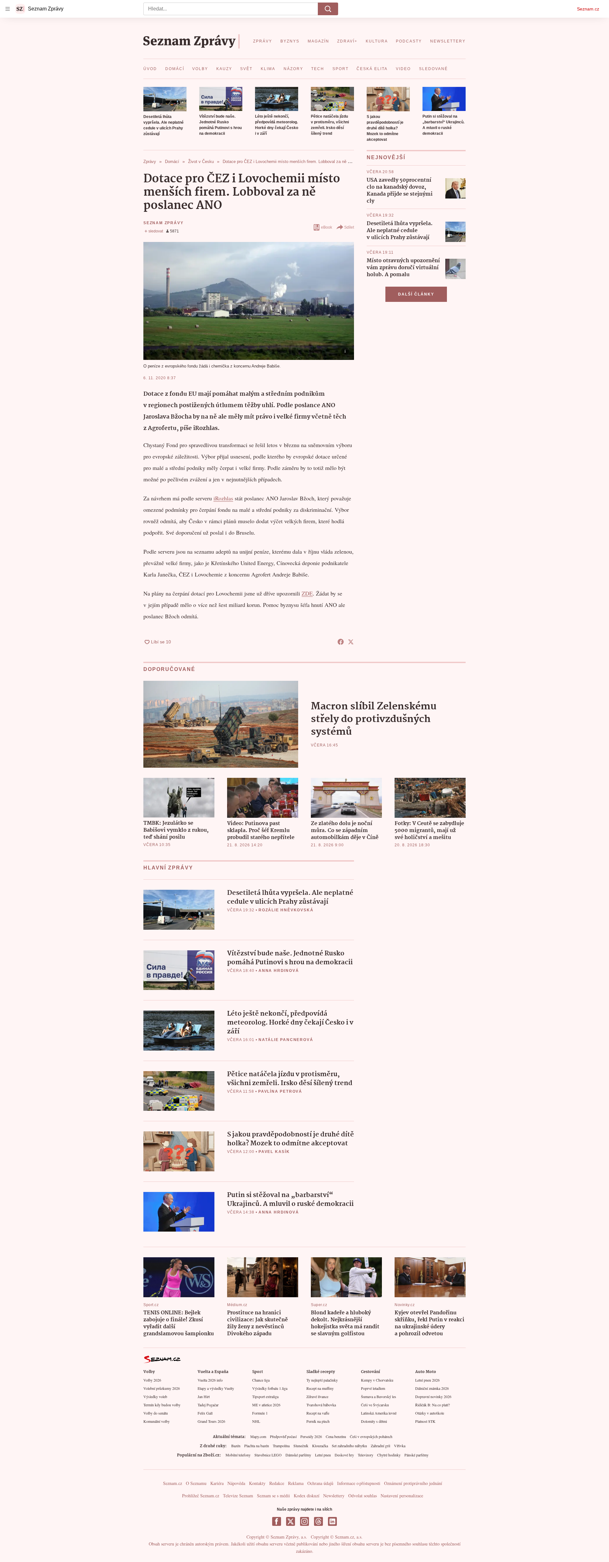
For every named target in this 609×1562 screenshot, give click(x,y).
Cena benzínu (336, 1436)
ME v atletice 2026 (266, 1404)
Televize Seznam (238, 1496)
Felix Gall (205, 1413)
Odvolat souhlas (362, 1496)
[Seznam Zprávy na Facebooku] (276, 1521)
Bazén (235, 1445)
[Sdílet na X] (351, 642)
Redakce (276, 1483)
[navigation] (8, 9)
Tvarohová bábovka (321, 1404)
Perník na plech (318, 1421)
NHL (256, 1421)
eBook (326, 227)
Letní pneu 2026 (427, 1380)
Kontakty (257, 1483)
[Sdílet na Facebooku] (340, 642)
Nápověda (236, 1483)
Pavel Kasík (274, 1151)
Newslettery (333, 1496)
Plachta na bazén (256, 1445)
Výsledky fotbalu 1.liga (269, 1388)
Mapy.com (258, 1436)
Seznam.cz (588, 8)
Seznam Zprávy (163, 223)
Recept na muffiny (320, 1388)
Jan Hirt (204, 1396)
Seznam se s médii (273, 1496)
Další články (416, 294)
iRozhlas (223, 498)
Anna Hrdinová (279, 970)
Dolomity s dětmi (374, 1421)
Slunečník (300, 1445)
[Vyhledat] (328, 9)
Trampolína (281, 1445)
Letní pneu (323, 1454)
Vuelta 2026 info (210, 1380)
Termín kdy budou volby (161, 1404)
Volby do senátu (155, 1413)
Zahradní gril (380, 1445)
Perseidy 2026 (311, 1436)
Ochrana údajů (320, 1483)
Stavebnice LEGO (268, 1454)
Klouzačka (320, 1445)
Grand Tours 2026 (211, 1421)
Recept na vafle (317, 1413)
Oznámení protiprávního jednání (413, 1483)
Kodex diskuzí (306, 1496)
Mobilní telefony (238, 1454)
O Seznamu (196, 1483)
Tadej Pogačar (208, 1404)
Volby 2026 (152, 1380)
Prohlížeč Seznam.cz (200, 1496)
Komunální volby (156, 1421)
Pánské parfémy (416, 1454)
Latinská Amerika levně (378, 1413)
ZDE (307, 593)
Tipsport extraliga (265, 1396)
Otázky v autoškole (429, 1413)
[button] (165, 99)
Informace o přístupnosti (358, 1483)
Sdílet (349, 227)
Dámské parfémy (298, 1454)
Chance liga (261, 1380)
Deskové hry (344, 1454)
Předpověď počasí (283, 1436)
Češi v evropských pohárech (371, 1436)
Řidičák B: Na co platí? (432, 1404)
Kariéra (217, 1483)
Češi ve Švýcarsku (375, 1404)
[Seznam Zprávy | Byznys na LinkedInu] (332, 1521)
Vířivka (399, 1445)
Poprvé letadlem (373, 1388)
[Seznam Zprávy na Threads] (318, 1521)
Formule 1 (260, 1413)
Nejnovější (386, 157)
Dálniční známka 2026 (432, 1388)
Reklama (296, 1483)
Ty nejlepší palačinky (322, 1380)
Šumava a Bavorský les (378, 1396)
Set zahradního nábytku (349, 1445)
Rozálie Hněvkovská (286, 910)
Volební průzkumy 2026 (161, 1388)
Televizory (365, 1454)
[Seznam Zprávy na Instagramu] (304, 1521)
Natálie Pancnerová (286, 1040)
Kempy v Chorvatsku (377, 1380)
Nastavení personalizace (402, 1496)
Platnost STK (425, 1421)
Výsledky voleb (155, 1396)
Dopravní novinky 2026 (433, 1396)
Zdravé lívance (317, 1396)
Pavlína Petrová (280, 1091)
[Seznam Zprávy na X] (290, 1521)
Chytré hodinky (389, 1454)
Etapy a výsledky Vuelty (216, 1388)
